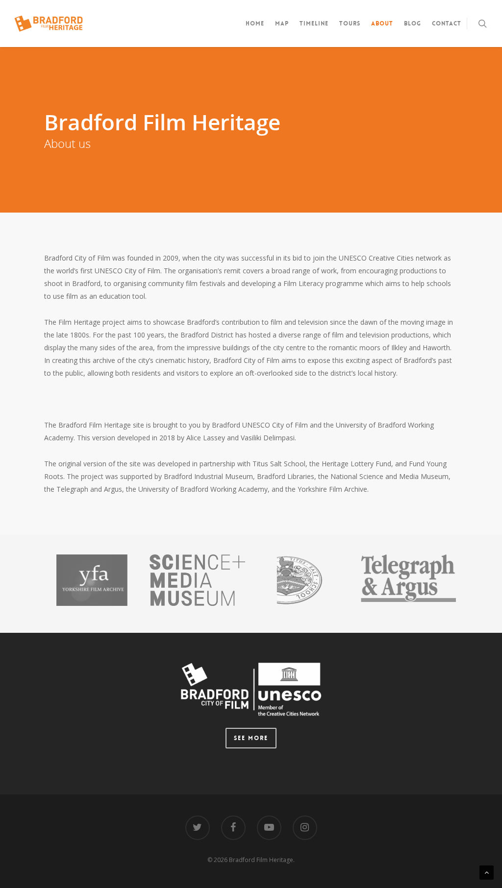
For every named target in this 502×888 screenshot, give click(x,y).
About (382, 23)
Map (282, 23)
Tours (349, 23)
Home (255, 23)
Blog (412, 23)
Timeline (314, 23)
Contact (446, 23)
